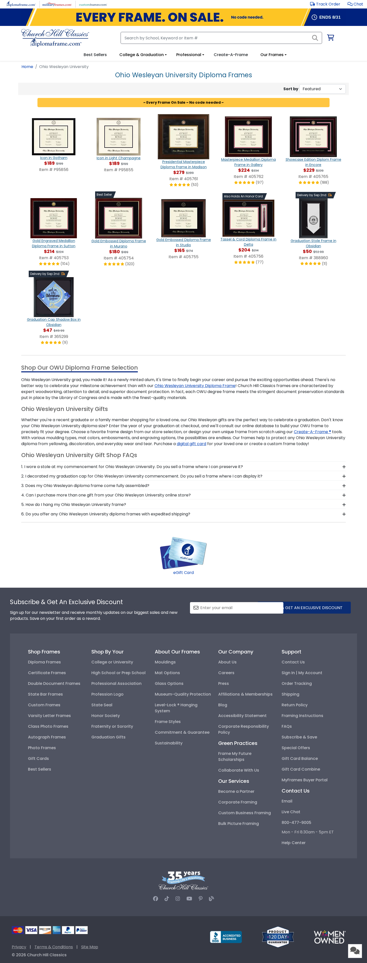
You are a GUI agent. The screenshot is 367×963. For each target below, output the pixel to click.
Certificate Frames (47, 673)
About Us (227, 662)
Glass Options (169, 683)
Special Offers (296, 748)
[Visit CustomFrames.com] (93, 4)
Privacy (19, 947)
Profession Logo (107, 694)
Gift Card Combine (301, 769)
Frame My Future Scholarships (234, 756)
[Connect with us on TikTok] (167, 898)
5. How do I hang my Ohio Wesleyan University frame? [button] (73, 504)
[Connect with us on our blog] (211, 898)
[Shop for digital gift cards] (183, 553)
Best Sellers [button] (95, 55)
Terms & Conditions (53, 947)
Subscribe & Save (299, 737)
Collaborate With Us (238, 770)
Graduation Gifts (108, 737)
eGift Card (183, 572)
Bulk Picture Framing (238, 823)
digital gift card (191, 444)
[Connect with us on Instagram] (178, 898)
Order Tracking (297, 683)
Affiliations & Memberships (245, 694)
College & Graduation (141, 55)
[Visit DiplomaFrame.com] (21, 4)
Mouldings (165, 662)
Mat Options (167, 673)
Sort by (290, 89)
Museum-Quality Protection (183, 694)
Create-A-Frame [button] (231, 55)
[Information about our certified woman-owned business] (330, 937)
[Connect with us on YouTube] (189, 898)
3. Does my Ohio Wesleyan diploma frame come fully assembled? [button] (85, 485)
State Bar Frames (45, 694)
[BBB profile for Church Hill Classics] (226, 937)
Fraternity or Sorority (112, 726)
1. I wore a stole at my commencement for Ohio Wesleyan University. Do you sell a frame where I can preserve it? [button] (132, 467)
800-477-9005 (296, 822)
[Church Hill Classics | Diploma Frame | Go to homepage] (55, 38)
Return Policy (295, 705)
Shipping (290, 694)
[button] (355, 4)
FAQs (287, 726)
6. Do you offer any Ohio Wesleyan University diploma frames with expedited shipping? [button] (105, 514)
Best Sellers (39, 769)
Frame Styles (168, 721)
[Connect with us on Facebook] (155, 898)
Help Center (294, 843)
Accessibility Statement (242, 716)
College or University (112, 662)
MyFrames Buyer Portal (305, 780)
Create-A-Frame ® (312, 432)
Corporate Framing (237, 802)
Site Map (89, 947)
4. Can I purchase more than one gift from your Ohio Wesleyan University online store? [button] (106, 495)
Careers (226, 673)
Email (287, 801)
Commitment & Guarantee (182, 732)
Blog (222, 705)
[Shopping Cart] (330, 38)
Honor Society (105, 716)
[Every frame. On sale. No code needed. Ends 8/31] (183, 17)
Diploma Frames (44, 662)
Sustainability (169, 743)
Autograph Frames (47, 737)
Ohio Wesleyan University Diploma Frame (195, 386)
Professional (188, 55)
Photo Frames (42, 748)
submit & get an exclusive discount (304, 608)
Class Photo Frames (48, 726)
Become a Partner (236, 791)
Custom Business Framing (244, 813)
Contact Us (293, 662)
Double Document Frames (54, 683)
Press (223, 683)
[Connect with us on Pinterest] (200, 898)
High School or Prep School (118, 673)
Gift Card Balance (300, 758)
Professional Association (116, 683)
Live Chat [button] (291, 812)
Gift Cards (38, 758)
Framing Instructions (302, 716)
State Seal (101, 705)
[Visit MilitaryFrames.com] (57, 4)
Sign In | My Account (302, 673)
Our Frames (272, 55)
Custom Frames (44, 705)
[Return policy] (278, 937)
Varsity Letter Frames (49, 716)
